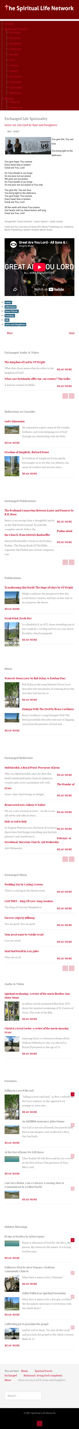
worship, (9, 315)
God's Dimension (15, 421)
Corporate (15, 49)
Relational (15, 93)
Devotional (15, 76)
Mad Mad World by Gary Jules (22, 951)
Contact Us (15, 107)
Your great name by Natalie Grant (24, 934)
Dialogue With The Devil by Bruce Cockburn (48, 709)
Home (9, 23)
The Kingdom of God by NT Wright (25, 362)
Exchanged (15, 87)
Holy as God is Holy (16, 821)
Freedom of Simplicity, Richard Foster (27, 452)
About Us (14, 102)
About (9, 98)
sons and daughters (15, 324)
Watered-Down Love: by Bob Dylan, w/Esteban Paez (35, 678)
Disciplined (15, 43)
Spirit (12, 60)
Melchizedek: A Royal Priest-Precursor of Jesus (32, 767)
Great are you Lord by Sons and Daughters (31, 125)
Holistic (13, 71)
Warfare (14, 54)
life (7, 320)
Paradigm (15, 32)
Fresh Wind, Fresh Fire (18, 618)
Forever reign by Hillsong (20, 918)
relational (10, 306)
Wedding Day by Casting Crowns (24, 884)
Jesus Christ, (11, 311)
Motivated (15, 82)
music (8, 302)
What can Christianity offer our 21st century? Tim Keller (38, 379)
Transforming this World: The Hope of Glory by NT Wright (39, 587)
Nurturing (14, 38)
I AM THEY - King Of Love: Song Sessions (29, 901)
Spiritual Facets (16, 29)
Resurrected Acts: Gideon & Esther (25, 805)
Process (14, 65)
